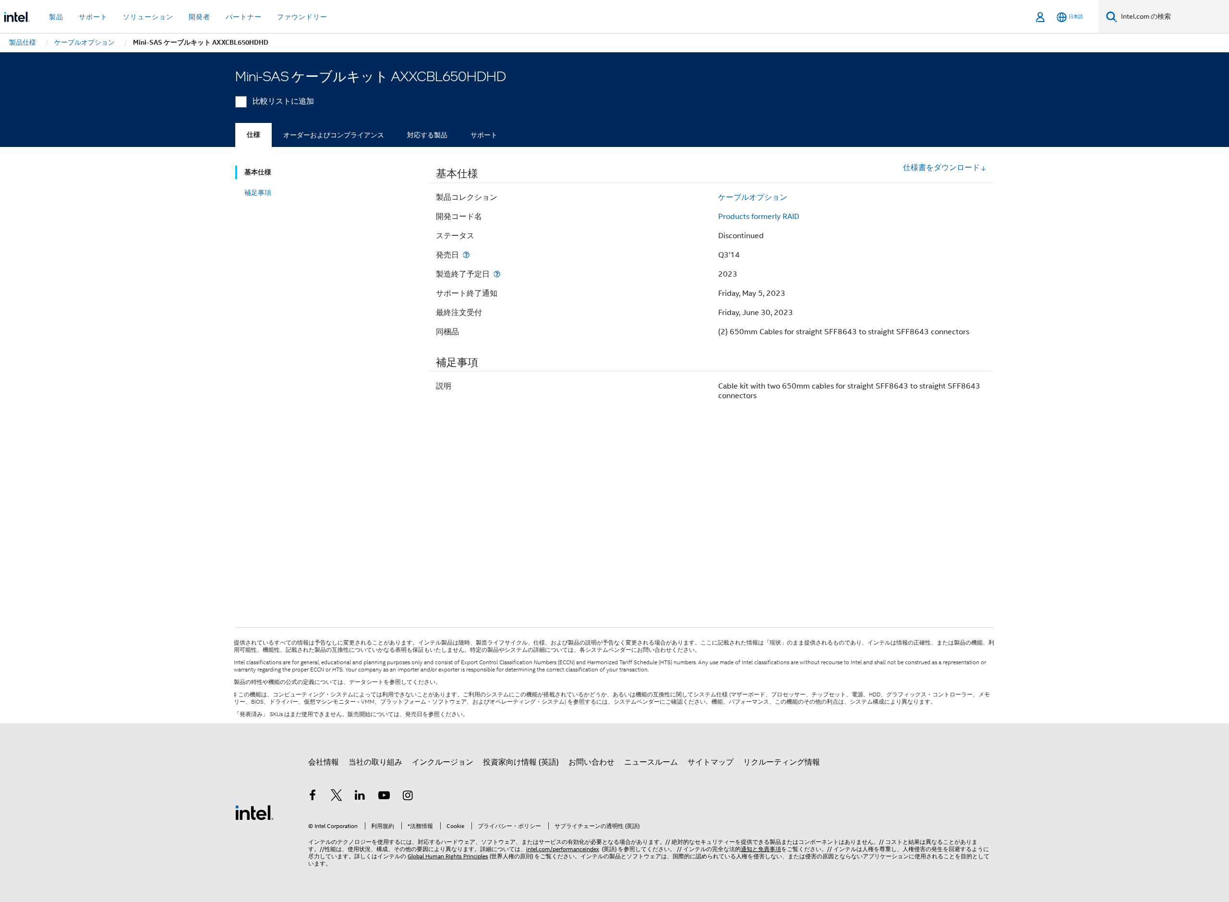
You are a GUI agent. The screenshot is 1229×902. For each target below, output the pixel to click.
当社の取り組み (375, 762)
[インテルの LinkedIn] (360, 796)
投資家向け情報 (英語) (521, 762)
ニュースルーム (651, 762)
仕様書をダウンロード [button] (941, 167)
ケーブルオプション (752, 197)
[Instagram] (407, 796)
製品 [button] (56, 16)
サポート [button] (93, 16)
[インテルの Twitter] (336, 796)
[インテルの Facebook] (312, 796)
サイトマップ (710, 762)
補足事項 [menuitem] (257, 192)
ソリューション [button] (148, 16)
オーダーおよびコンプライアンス (333, 135)
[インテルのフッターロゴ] (254, 812)
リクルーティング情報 (781, 762)
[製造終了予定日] (497, 274)
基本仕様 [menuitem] (257, 172)
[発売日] (466, 255)
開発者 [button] (199, 16)
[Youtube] (384, 796)
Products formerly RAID (758, 216)
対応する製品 (427, 135)
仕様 (253, 134)
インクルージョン (442, 762)
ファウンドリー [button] (302, 16)
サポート (483, 135)
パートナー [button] (244, 16)
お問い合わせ (591, 762)
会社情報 (323, 762)
